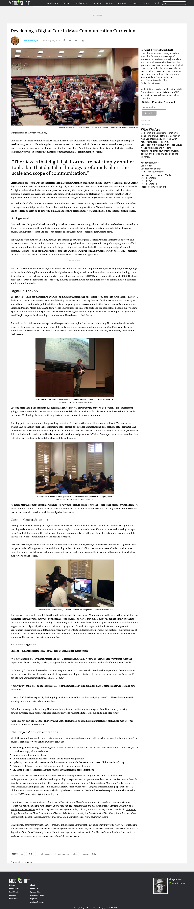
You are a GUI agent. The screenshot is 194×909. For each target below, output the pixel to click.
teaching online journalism (67, 854)
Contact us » (146, 165)
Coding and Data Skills (38, 786)
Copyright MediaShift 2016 (108, 908)
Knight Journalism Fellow (23, 809)
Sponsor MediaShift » (151, 168)
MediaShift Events (37, 895)
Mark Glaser (177, 883)
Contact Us (34, 888)
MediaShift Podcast (37, 902)
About (32, 885)
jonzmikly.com (71, 836)
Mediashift (19, 2)
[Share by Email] (81, 40)
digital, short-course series (74, 786)
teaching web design (89, 854)
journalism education (45, 854)
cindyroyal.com (100, 816)
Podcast (134, 3)
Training (122, 3)
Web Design (17, 786)
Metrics (109, 3)
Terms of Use (91, 908)
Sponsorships (35, 892)
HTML (30, 854)
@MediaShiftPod (149, 183)
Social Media (52, 3)
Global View (81, 3)
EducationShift (15, 888)
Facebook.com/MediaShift (153, 186)
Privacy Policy (79, 908)
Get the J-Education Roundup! (158, 102)
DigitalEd (33, 899)
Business (67, 3)
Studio (157, 3)
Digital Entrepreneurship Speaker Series (110, 786)
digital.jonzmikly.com (48, 794)
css (22, 854)
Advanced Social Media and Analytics (108, 783)
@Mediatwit (146, 180)
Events (146, 3)
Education (97, 3)
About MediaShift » (150, 162)
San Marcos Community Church (107, 832)
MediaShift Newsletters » (152, 171)
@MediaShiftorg (148, 177)
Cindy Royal (32, 40)
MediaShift (19, 880)
